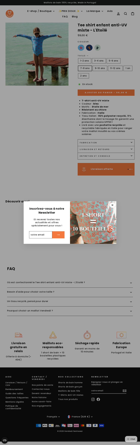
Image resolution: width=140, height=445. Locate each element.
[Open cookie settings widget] (4, 440)
